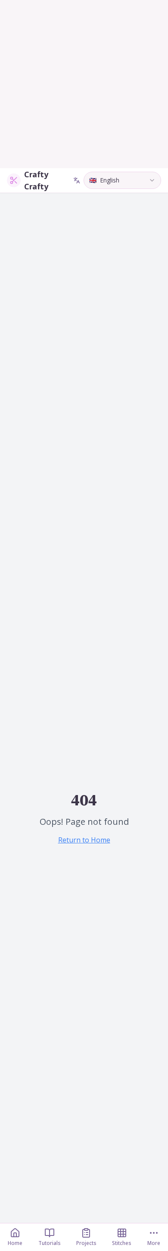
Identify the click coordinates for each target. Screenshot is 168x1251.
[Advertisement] (84, 84)
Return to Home (84, 840)
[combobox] (122, 180)
